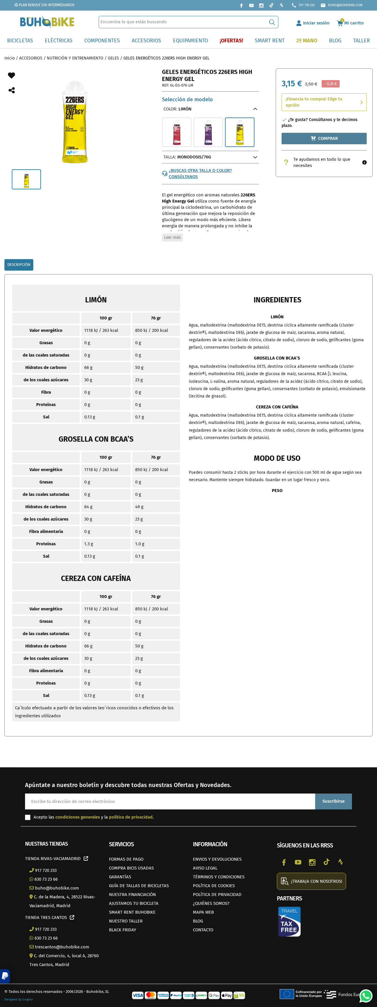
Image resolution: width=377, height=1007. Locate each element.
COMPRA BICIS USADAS (131, 868)
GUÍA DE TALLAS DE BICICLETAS (139, 885)
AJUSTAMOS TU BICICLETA (133, 903)
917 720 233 (303, 5)
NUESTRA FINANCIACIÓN (132, 894)
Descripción (18, 264)
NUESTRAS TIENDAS (46, 844)
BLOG (198, 921)
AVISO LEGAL (205, 868)
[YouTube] (251, 5)
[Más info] (364, 163)
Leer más (172, 237)
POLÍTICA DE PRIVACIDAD (217, 894)
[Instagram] (261, 5)
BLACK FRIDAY (122, 930)
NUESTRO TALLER (126, 921)
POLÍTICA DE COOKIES (214, 885)
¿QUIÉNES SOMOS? (211, 903)
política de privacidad (131, 817)
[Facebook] (241, 5)
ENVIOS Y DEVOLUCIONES (217, 859)
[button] (5, 976)
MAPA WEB (203, 912)
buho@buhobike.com (341, 5)
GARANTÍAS (120, 877)
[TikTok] (271, 5)
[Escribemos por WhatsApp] (364, 994)
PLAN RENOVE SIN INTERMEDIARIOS (46, 5)
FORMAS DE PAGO (126, 859)
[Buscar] (272, 22)
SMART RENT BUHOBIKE (132, 912)
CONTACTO (203, 930)
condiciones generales (77, 817)
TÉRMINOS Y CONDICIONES (218, 877)
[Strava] (281, 5)
